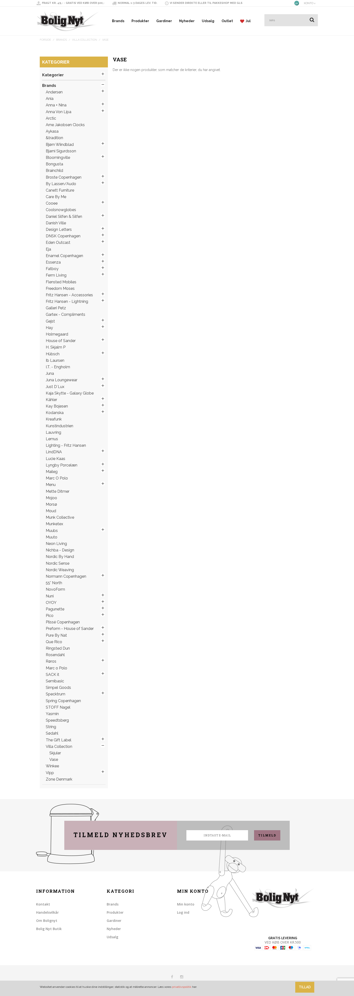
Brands (118, 21)
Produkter (140, 21)
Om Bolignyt (46, 920)
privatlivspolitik (181, 987)
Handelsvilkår (47, 912)
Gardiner (164, 21)
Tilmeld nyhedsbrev (120, 835)
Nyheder (187, 21)
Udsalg (208, 21)
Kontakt (43, 904)
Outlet (227, 21)
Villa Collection (84, 39)
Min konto (185, 904)
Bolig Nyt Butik (49, 928)
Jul (247, 21)
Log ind (183, 912)
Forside (45, 39)
